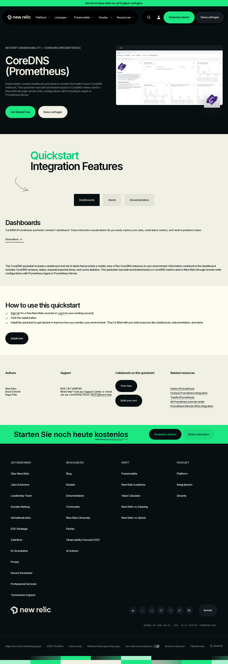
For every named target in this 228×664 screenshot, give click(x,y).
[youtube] (133, 610)
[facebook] (189, 610)
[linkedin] (161, 610)
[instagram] (170, 610)
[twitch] (180, 610)
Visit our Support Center (87, 391)
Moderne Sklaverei (175, 646)
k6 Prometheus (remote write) (187, 401)
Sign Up (15, 313)
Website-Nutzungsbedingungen (103, 646)
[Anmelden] (159, 17)
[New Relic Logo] (18, 17)
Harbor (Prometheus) (182, 388)
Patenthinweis (197, 646)
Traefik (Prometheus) (182, 397)
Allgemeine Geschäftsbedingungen (23, 646)
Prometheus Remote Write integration (191, 406)
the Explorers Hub (101, 394)
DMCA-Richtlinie (55, 646)
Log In (61, 313)
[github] (152, 610)
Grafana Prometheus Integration (188, 393)
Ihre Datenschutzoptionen (139, 646)
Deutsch (218, 645)
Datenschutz (75, 646)
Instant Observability (23, 48)
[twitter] (142, 610)
